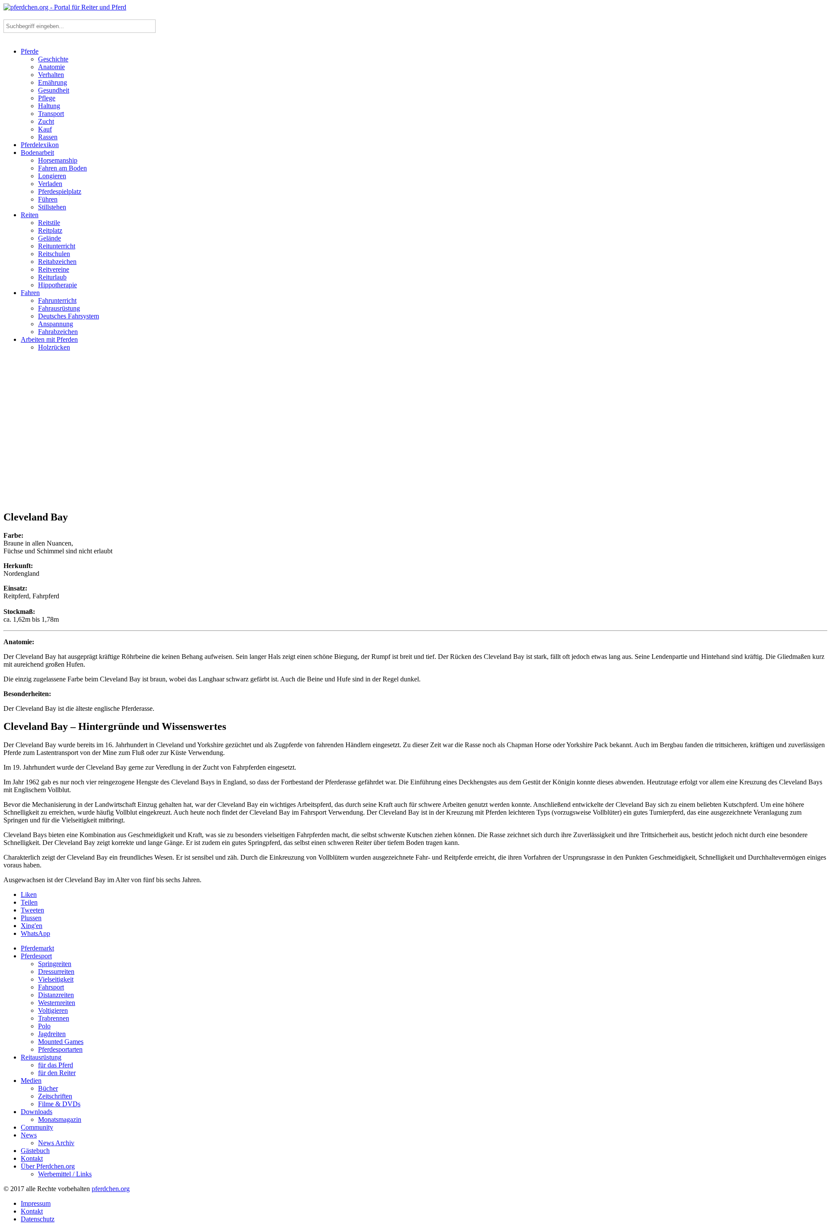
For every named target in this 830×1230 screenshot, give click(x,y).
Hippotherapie (57, 285)
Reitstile (49, 222)
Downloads (36, 1111)
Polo (44, 1026)
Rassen (47, 137)
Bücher (48, 1088)
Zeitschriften (55, 1096)
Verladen (50, 183)
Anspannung (55, 324)
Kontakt (32, 1158)
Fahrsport (51, 987)
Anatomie (51, 67)
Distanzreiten (56, 995)
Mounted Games (60, 1041)
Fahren (30, 292)
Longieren (52, 176)
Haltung (49, 105)
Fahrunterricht (57, 300)
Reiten (29, 214)
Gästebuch (35, 1150)
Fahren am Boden (62, 168)
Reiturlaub (52, 277)
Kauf (45, 129)
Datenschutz (37, 1219)
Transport (51, 113)
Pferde (29, 51)
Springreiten (54, 963)
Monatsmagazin (59, 1119)
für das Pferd (55, 1065)
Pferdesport (36, 956)
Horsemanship (57, 160)
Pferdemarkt (37, 948)
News (29, 1135)
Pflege (46, 98)
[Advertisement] (415, 434)
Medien (31, 1080)
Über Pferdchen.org (48, 1166)
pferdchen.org (111, 1188)
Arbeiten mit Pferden (49, 339)
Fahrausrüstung (59, 308)
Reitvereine (53, 269)
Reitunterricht (56, 246)
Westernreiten (56, 1002)
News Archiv (56, 1143)
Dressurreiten (56, 971)
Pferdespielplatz (59, 191)
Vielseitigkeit (55, 979)
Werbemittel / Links (65, 1174)
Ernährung (52, 82)
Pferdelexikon (40, 144)
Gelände (49, 238)
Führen (47, 199)
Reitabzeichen (57, 261)
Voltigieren (53, 1010)
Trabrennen (53, 1018)
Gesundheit (53, 90)
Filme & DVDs (59, 1104)
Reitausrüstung (41, 1057)
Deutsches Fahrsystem (68, 316)
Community (37, 1127)
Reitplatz (50, 230)
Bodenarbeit (37, 152)
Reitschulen (54, 253)
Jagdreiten (52, 1033)
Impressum (36, 1203)
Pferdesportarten (60, 1049)
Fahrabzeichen (58, 331)
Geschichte (53, 59)
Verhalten (51, 74)
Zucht (46, 121)
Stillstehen (52, 207)
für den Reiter (57, 1072)
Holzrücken (54, 347)
